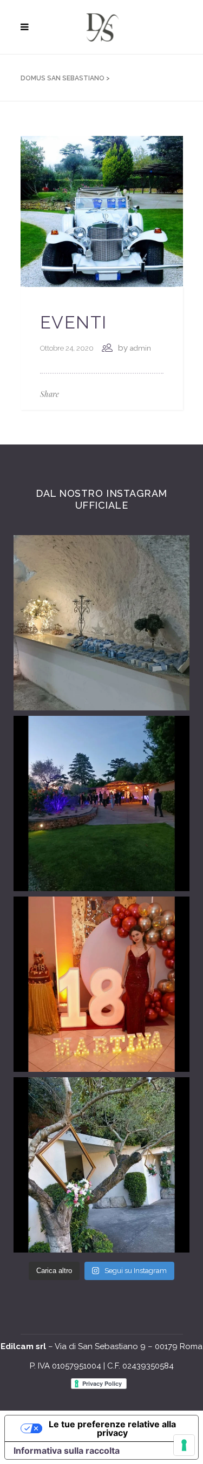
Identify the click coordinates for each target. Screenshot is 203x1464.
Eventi (74, 322)
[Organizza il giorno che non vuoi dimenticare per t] (101, 803)
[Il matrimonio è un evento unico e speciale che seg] (101, 1165)
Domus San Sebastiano (62, 78)
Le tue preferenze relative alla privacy (112, 1428)
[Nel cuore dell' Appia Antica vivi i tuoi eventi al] (101, 622)
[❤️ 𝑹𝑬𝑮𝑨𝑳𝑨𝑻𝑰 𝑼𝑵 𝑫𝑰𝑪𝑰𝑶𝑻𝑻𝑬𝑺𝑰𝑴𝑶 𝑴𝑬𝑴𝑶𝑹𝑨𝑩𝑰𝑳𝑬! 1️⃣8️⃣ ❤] (101, 984)
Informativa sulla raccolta (67, 1450)
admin (140, 348)
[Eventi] (102, 211)
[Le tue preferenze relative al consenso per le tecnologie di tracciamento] (184, 1445)
